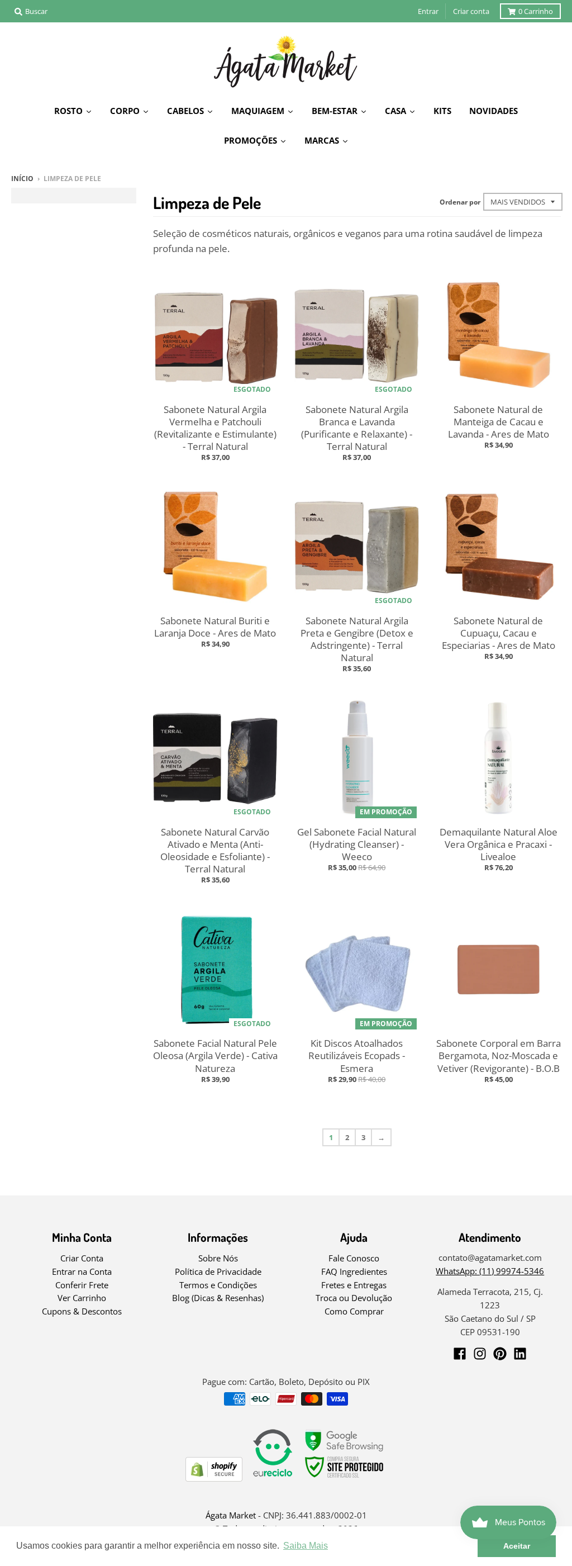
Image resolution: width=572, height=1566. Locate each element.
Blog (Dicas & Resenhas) (218, 1297)
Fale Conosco (353, 1258)
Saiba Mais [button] (305, 1545)
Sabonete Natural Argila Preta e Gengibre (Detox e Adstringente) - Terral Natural (357, 639)
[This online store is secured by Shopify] (213, 1478)
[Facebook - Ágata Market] (459, 1353)
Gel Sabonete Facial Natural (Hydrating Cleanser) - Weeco (356, 844)
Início (22, 178)
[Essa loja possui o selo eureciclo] (273, 1478)
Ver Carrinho (82, 1297)
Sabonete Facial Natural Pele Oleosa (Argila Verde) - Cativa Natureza (215, 1055)
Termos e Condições (218, 1284)
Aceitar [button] (516, 1545)
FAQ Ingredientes (354, 1271)
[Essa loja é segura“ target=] (345, 1478)
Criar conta (471, 11)
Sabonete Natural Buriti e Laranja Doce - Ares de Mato (215, 626)
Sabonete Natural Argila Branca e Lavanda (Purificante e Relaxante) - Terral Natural (356, 428)
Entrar (428, 11)
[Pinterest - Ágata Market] (500, 1353)
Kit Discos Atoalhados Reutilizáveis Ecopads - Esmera (356, 1055)
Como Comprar (354, 1311)
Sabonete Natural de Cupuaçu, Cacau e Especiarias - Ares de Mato (498, 633)
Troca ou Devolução (354, 1297)
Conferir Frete (81, 1284)
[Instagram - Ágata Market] (480, 1353)
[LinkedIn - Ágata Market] (520, 1353)
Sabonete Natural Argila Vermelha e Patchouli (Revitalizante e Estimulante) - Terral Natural (215, 428)
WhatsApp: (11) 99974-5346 (490, 1270)
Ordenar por (460, 202)
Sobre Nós (218, 1258)
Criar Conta (81, 1258)
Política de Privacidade (218, 1271)
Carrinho (535, 11)
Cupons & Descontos (82, 1311)
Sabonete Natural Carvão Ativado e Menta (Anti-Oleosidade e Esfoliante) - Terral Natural (215, 850)
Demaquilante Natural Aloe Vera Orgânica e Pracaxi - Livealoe (498, 844)
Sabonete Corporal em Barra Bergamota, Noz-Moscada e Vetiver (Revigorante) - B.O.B (498, 1055)
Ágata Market (231, 1515)
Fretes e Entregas (354, 1284)
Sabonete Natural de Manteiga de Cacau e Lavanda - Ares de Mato (498, 421)
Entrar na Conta (82, 1271)
